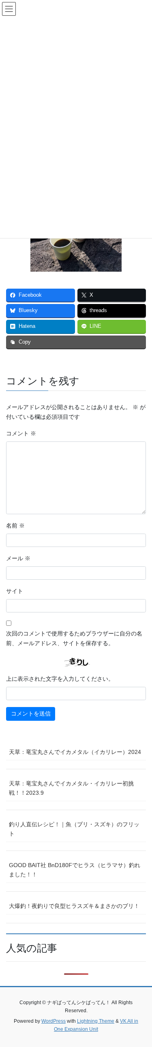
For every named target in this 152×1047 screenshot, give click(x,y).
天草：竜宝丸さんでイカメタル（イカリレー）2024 (75, 752)
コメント (21, 433)
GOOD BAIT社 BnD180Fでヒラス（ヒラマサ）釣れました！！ (74, 870)
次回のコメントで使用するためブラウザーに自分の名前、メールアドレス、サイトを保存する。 (74, 638)
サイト (14, 591)
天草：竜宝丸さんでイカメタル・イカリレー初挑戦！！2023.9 (71, 788)
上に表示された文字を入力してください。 (60, 678)
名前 (15, 525)
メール (18, 558)
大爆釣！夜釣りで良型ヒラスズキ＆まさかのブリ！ (74, 906)
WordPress (53, 1021)
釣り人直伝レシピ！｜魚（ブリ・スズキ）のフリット (74, 829)
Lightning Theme (95, 1021)
